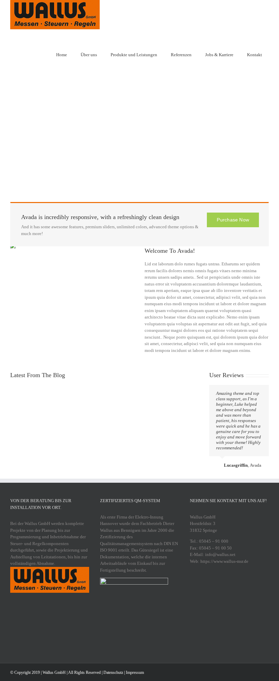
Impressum (135, 672)
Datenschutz (113, 672)
